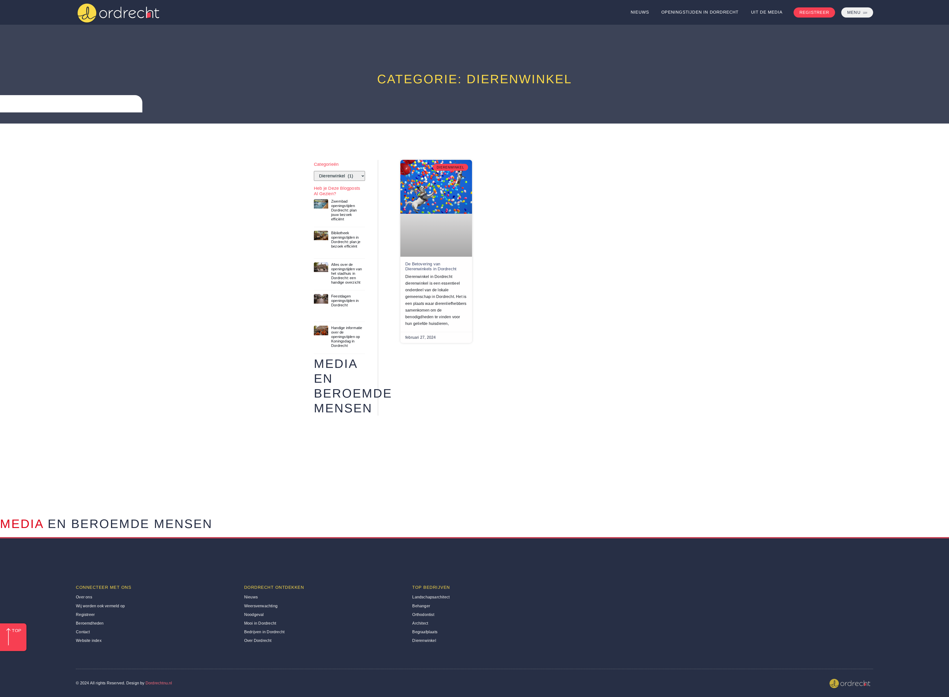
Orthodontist (423, 615)
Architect (420, 623)
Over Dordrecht (258, 640)
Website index (89, 640)
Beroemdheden (90, 623)
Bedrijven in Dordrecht (264, 632)
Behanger (421, 606)
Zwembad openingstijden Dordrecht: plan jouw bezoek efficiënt (344, 210)
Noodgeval (254, 615)
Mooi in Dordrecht (260, 623)
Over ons (84, 597)
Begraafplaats (424, 632)
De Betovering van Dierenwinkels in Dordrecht (430, 266)
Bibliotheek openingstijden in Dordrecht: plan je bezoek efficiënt (346, 239)
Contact (83, 632)
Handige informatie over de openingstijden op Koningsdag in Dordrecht (346, 337)
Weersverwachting (261, 606)
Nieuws (640, 12)
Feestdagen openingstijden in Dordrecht (345, 300)
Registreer (85, 615)
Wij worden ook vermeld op (100, 606)
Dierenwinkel (424, 640)
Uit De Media (766, 12)
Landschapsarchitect (431, 597)
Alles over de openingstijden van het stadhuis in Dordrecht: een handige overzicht (346, 273)
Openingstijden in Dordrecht (699, 12)
